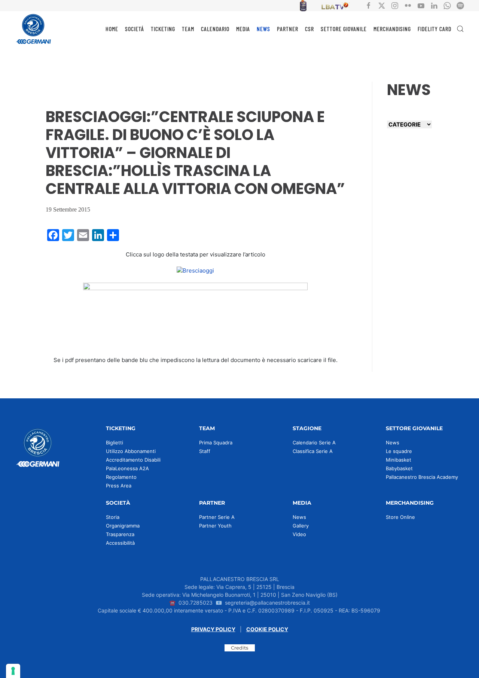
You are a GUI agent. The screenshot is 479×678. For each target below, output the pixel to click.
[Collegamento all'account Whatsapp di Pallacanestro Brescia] (447, 5)
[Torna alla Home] (33, 29)
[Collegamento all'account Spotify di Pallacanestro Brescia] (460, 5)
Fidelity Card (434, 28)
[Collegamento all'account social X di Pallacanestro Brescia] (381, 5)
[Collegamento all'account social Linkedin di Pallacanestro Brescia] (434, 5)
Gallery (301, 526)
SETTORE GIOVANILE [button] (344, 28)
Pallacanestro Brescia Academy (422, 477)
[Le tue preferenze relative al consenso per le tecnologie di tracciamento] (13, 671)
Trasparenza (120, 534)
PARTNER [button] (287, 28)
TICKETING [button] (163, 28)
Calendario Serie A (314, 443)
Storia (112, 517)
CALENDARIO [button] (215, 28)
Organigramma (123, 526)
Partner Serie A (217, 517)
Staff (204, 451)
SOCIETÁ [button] (134, 28)
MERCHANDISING (392, 28)
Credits (239, 648)
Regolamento (121, 477)
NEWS (263, 28)
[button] (460, 29)
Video (299, 534)
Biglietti (114, 443)
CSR (309, 28)
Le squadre (399, 451)
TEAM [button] (188, 28)
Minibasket (398, 460)
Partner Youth (215, 526)
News (392, 443)
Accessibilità (120, 543)
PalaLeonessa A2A (127, 468)
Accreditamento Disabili (133, 460)
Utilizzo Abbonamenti (131, 451)
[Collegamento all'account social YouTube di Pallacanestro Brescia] (421, 5)
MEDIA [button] (243, 28)
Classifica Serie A (313, 451)
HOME (112, 28)
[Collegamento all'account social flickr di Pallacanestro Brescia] (408, 5)
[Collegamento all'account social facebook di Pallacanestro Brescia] (368, 5)
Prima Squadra (215, 443)
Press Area (118, 486)
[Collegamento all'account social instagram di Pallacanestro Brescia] (395, 5)
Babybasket (399, 468)
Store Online (400, 517)
